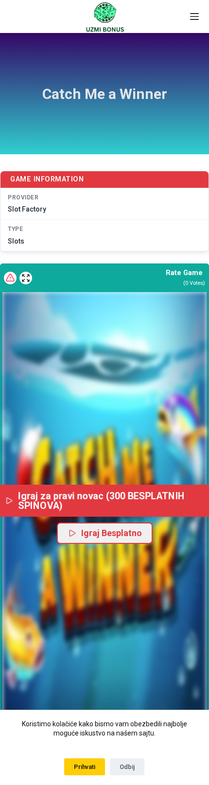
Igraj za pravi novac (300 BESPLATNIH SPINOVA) (101, 500)
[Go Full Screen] (25, 278)
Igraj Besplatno (111, 533)
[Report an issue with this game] (10, 278)
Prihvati (84, 766)
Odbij (127, 766)
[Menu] (194, 16)
